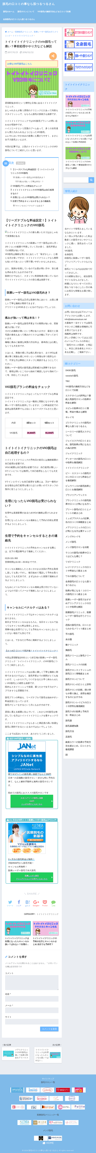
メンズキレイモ (73, 536)
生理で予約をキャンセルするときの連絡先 (30, 201)
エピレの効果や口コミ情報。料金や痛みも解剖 (77, 410)
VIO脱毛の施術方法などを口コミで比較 (54, 11)
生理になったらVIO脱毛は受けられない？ (30, 197)
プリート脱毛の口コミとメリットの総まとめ (78, 511)
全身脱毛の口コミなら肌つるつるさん (19, 19)
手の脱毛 (70, 634)
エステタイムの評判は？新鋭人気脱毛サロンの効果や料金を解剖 (78, 399)
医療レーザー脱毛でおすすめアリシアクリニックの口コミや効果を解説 (78, 603)
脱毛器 (69, 720)
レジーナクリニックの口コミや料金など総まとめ (78, 569)
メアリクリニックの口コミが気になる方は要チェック (78, 529)
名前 (8, 994)
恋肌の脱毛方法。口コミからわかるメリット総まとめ (78, 627)
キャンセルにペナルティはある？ (28, 206)
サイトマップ (48, 1079)
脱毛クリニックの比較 (76, 664)
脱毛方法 (70, 731)
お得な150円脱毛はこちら (19, 64)
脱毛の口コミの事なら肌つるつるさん (28, 4)
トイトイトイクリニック (48, 914)
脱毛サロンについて (26, 11)
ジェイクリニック (74, 453)
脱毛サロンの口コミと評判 (78, 684)
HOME (50, 1142)
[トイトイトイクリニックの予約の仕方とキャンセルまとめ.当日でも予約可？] (79, 94)
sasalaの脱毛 (72, 376)
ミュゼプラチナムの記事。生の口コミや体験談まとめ (78, 520)
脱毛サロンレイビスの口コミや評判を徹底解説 (78, 704)
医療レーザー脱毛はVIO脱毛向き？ (29, 177)
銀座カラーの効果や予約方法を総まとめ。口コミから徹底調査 (78, 746)
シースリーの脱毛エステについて (78, 433)
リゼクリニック (73, 562)
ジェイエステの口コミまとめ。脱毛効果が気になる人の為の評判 (78, 444)
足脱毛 (69, 737)
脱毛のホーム (8, 11)
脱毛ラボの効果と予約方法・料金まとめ (77, 713)
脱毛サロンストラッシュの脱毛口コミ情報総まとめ (78, 672)
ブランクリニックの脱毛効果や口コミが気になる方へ (78, 502)
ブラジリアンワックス (76, 495)
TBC (68, 381)
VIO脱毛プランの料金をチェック (26, 186)
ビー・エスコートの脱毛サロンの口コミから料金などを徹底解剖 (78, 477)
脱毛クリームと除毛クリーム (78, 657)
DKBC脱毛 (71, 370)
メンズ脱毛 (71, 542)
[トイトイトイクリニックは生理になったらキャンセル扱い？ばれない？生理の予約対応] (79, 120)
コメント (9, 973)
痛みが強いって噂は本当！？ (30, 182)
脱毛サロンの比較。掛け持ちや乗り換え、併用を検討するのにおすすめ (78, 693)
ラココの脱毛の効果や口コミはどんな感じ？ (78, 554)
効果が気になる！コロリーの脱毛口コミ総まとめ (78, 592)
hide (20, 163)
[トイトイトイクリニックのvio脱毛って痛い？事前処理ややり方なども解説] (79, 146)
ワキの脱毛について (75, 576)
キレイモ (70, 417)
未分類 (69, 639)
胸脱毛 (69, 650)
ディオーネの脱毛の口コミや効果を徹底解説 (78, 461)
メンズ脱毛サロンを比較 (77, 547)
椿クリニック (72, 645)
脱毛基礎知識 (72, 726)
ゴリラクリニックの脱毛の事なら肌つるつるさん (78, 424)
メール (9, 1005)
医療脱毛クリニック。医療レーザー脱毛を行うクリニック (78, 616)
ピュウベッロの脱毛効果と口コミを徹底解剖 (78, 488)
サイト (8, 1017)
